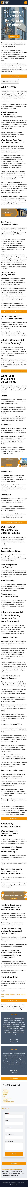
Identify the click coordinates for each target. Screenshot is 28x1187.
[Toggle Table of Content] (15, 81)
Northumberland (7, 1098)
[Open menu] (25, 2)
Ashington (5, 1099)
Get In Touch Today (14, 76)
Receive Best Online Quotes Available (14, 311)
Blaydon (7, 994)
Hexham (5, 1089)
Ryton (2, 994)
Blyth (4, 1096)
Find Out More (14, 818)
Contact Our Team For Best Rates (14, 371)
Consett (18, 994)
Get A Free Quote (14, 1078)
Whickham (12, 994)
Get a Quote (13, 36)
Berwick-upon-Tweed (8, 1101)
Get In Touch (14, 1163)
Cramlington (6, 1090)
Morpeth (5, 1094)
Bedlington (5, 1092)
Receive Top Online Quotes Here (14, 522)
